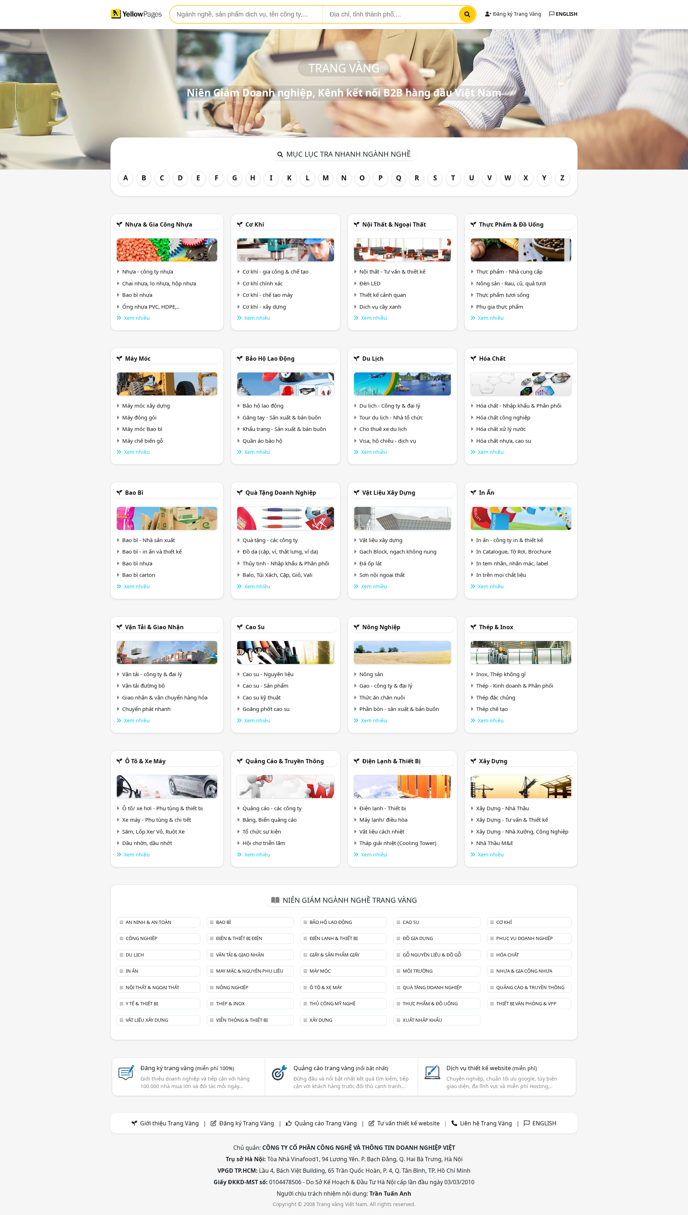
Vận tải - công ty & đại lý (152, 674)
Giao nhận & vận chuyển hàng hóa (164, 697)
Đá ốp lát (370, 563)
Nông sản (371, 674)
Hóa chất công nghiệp (503, 417)
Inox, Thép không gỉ (501, 674)
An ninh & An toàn (148, 922)
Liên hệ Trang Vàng (486, 1123)
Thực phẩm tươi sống (502, 294)
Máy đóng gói (139, 417)
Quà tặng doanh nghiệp (280, 493)
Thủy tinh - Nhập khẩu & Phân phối (286, 563)
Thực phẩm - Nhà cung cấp (509, 271)
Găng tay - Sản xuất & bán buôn (282, 417)
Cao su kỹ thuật (262, 697)
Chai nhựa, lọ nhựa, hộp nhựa (159, 283)
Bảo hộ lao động (270, 358)
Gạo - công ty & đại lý (385, 685)
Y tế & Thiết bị (142, 1003)
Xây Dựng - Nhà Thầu (502, 808)
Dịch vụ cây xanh (380, 306)
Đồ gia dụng (418, 938)
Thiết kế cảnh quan (382, 294)
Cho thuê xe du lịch (383, 428)
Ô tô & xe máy (145, 761)
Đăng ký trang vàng (187, 1068)
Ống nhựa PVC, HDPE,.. (151, 306)
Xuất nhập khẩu (422, 1020)
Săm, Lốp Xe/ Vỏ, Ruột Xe (153, 831)
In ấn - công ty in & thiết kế (509, 540)
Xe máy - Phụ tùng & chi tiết (156, 819)
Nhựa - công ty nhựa (147, 271)
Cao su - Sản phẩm (265, 685)
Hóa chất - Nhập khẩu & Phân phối (519, 405)
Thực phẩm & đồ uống (511, 224)
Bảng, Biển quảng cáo (270, 819)
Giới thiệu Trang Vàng (169, 1123)
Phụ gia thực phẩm (499, 306)
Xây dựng (493, 761)
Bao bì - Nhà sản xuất (148, 540)
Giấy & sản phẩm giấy (334, 954)
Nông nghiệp (381, 627)
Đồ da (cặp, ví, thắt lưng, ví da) (280, 551)
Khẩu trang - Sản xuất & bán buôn (284, 428)
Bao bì (134, 493)
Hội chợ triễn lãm (264, 842)
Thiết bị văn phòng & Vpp (526, 1003)
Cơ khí (254, 224)
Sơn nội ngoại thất (382, 574)
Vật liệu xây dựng (388, 493)
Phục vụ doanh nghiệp (524, 938)
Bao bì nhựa (137, 294)
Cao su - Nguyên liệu (268, 674)
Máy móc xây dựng (146, 405)
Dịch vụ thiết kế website (491, 1068)
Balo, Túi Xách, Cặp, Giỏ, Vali (277, 574)
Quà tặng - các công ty (270, 540)
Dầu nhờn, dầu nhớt (147, 842)
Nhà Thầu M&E (494, 842)
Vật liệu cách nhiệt (381, 831)
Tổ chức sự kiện (262, 831)
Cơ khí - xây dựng (264, 306)
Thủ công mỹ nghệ (332, 1003)
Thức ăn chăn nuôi (382, 697)
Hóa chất (492, 358)
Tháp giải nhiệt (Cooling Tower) (397, 842)
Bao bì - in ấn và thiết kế (152, 551)
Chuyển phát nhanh (146, 708)
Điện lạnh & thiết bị (391, 761)
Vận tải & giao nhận (154, 627)
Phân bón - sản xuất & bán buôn (399, 708)
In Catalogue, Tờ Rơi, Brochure (513, 551)
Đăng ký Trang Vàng (516, 13)
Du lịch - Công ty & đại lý (389, 405)
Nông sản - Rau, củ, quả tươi (511, 283)
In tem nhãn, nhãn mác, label (512, 563)
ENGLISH (566, 13)
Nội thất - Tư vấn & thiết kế (392, 271)
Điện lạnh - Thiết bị (382, 808)
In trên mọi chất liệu (501, 574)
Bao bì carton (138, 574)
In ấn (486, 493)
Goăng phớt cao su (266, 708)
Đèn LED (370, 283)
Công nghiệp (141, 938)
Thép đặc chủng (495, 697)
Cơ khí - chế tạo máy (268, 294)
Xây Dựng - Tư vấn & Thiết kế (512, 819)
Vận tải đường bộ (143, 685)
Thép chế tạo (492, 708)
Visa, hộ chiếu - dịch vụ (387, 440)
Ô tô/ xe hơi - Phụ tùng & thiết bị (162, 808)
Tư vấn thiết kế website (409, 1123)
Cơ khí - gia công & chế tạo (276, 271)
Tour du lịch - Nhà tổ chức (391, 417)
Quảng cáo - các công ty (272, 808)
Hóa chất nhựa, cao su (503, 440)
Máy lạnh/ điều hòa (383, 819)
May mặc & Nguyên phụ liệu (249, 971)
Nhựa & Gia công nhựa (158, 224)
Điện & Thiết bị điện (239, 938)
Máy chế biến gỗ (142, 440)
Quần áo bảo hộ (262, 440)
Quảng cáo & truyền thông (284, 761)
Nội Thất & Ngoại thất (394, 224)
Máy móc (137, 358)
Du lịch (373, 358)
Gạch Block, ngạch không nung (397, 551)
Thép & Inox (496, 627)
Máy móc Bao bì (142, 428)
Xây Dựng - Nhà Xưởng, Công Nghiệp (522, 831)
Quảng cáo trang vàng (340, 1068)
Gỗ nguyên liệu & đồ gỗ (432, 954)
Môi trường (418, 971)
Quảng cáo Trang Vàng (326, 1123)
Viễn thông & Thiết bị (242, 1020)
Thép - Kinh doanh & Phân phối (514, 685)
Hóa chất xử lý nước (501, 428)
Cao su (255, 627)
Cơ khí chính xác (263, 283)
